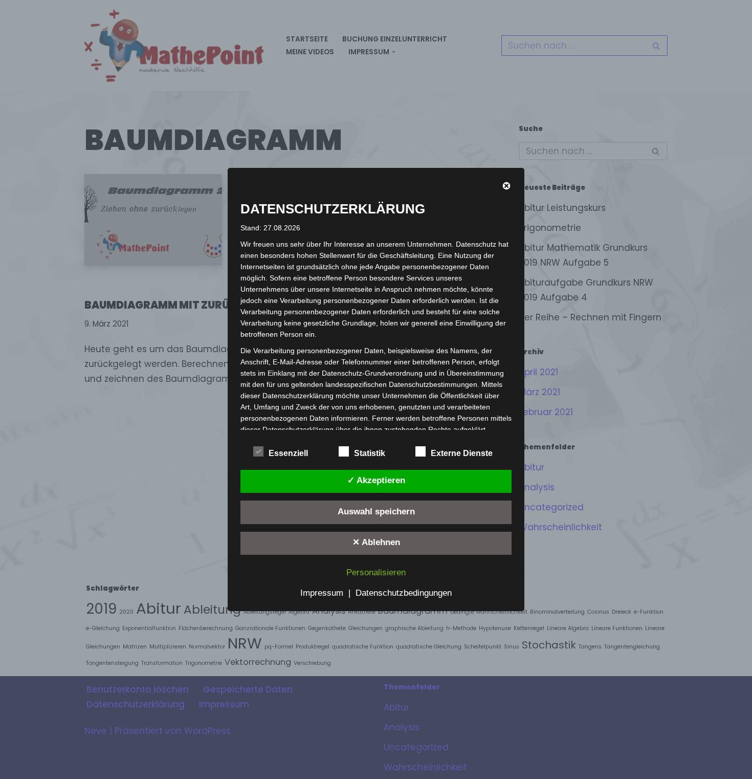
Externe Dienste (462, 453)
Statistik (369, 453)
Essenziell (288, 453)
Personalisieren (376, 572)
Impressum (321, 593)
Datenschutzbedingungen (404, 593)
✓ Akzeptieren (376, 480)
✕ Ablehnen (376, 542)
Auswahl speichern (376, 511)
